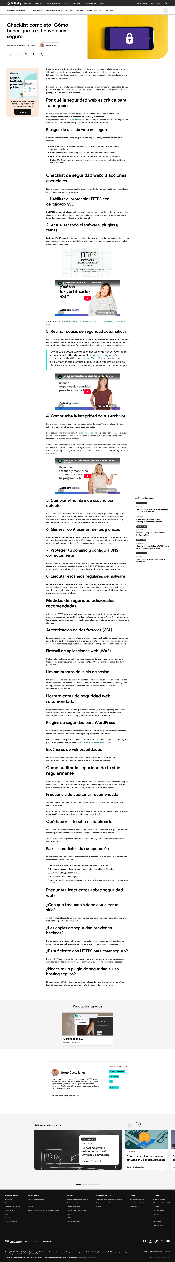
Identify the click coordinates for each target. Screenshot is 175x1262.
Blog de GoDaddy (10, 1210)
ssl (111, 1082)
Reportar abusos (32, 1203)
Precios (101, 3)
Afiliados (98, 1206)
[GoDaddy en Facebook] (144, 1242)
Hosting (155, 1218)
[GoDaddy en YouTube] (168, 1242)
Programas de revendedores (104, 1203)
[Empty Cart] (166, 3)
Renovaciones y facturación (137, 1203)
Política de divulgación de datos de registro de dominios (43, 1210)
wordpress (114, 1087)
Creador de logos (158, 1225)
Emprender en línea (53, 10)
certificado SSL (78, 119)
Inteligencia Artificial (94, 10)
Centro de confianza (11, 1221)
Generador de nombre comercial (76, 1210)
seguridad (114, 1076)
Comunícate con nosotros (12, 1206)
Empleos (7, 1203)
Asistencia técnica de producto (36, 1199)
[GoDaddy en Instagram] (150, 1242)
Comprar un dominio (159, 1199)
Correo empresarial (158, 1210)
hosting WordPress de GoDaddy (96, 742)
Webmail (69, 1214)
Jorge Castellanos (52, 45)
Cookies (167, 1251)
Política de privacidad (156, 1251)
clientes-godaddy (117, 1071)
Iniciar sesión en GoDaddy (137, 1199)
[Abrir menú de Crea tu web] (42, 10)
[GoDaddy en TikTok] (156, 1242)
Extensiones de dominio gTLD (161, 1203)
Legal (6, 1214)
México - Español (31, 1242)
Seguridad (69, 10)
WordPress (156, 1214)
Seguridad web (157, 1221)
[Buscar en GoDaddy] (165, 10)
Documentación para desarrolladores (77, 1199)
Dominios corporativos (73, 1206)
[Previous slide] (130, 1124)
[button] (78, 1184)
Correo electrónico (53, 3)
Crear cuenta (133, 1206)
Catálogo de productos (73, 1221)
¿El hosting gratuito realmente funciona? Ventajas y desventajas (95, 1151)
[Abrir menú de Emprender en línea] (61, 10)
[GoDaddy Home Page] (13, 1242)
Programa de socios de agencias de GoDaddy (109, 1199)
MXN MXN (47, 1242)
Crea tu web (36, 10)
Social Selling (109, 10)
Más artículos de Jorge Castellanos (63, 1095)
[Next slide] (138, 1124)
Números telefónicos (159, 1229)
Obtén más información (89, 1161)
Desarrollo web (142, 503)
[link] (18, 54)
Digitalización (141, 539)
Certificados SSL (90, 3)
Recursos (30, 1206)
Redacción (8, 1218)
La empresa (8, 1199)
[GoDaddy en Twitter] (162, 1242)
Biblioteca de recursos (16, 10)
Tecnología (79, 10)
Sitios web (156, 1206)
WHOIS (69, 1218)
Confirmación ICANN (73, 1203)
